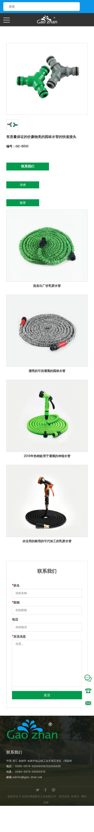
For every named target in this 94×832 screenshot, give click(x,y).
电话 (15, 619)
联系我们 (27, 166)
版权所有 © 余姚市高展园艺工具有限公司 (32, 796)
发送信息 (19, 636)
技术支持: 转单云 (69, 796)
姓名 (16, 585)
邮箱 (16, 602)
